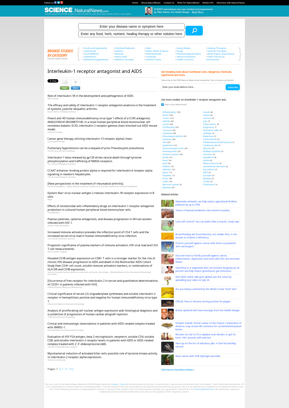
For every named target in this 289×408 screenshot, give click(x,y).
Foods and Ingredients (95, 48)
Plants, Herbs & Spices (157, 50)
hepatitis (167, 175)
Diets (148, 48)
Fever (165, 178)
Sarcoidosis (209, 169)
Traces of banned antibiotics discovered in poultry (202, 210)
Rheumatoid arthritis (173, 136)
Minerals (119, 53)
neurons (207, 118)
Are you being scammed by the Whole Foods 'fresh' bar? (206, 289)
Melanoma (208, 136)
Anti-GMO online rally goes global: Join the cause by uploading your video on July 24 (203, 278)
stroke (206, 160)
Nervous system (171, 184)
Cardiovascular (210, 145)
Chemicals (151, 56)
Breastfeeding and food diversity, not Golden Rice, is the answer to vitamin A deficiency (206, 236)
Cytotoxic (167, 139)
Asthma (166, 166)
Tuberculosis (209, 124)
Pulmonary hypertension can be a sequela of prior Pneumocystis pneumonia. (95, 148)
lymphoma (168, 145)
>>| (71, 369)
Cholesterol (209, 184)
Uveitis (206, 181)
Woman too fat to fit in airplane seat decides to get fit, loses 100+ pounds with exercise (205, 336)
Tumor (166, 118)
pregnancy (208, 127)
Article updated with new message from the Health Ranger (207, 310)
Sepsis (206, 115)
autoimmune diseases (214, 166)
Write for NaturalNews (188, 2)
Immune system (171, 154)
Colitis (166, 181)
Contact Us (169, 2)
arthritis (166, 121)
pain (205, 121)
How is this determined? (176, 104)
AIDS (205, 172)
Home (135, 2)
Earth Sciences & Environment (215, 58)
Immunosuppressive (173, 148)
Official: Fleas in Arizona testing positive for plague (202, 301)
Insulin (206, 112)
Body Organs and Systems (221, 53)
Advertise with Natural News (231, 2)
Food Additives (91, 53)
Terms (123, 384)
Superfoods (90, 50)
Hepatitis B (208, 157)
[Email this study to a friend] (64, 80)
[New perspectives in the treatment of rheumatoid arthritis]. (85, 183)
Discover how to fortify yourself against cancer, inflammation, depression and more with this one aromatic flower (207, 258)
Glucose (207, 148)
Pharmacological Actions (189, 53)
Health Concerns (185, 59)
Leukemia (167, 133)
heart (165, 160)
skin (165, 142)
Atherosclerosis (211, 163)
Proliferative (169, 127)
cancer (166, 124)
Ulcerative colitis (211, 130)
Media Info (208, 2)
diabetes (167, 169)
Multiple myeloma (212, 151)
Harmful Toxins (153, 59)
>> (66, 369)
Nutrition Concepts (124, 59)
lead (165, 163)
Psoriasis (207, 154)
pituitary (207, 178)
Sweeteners (90, 56)
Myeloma (167, 187)
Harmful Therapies (217, 50)
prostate (207, 175)
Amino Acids (121, 56)
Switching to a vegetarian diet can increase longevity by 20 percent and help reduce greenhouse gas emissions (207, 269)
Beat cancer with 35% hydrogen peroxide (197, 356)
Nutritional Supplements (96, 59)
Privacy (114, 384)
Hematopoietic (170, 151)
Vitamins (119, 50)
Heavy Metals (183, 48)
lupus (165, 172)
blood (165, 115)
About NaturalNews (151, 2)
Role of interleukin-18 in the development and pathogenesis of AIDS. (90, 96)
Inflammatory (169, 112)
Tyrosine (167, 130)
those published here (204, 389)
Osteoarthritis (210, 139)
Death (166, 157)
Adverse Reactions (186, 56)
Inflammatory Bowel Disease (217, 142)
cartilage (207, 133)
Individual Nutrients (125, 48)
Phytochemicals (154, 53)
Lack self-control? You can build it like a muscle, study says (207, 221)
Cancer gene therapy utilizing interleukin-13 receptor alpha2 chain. (89, 139)
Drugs (180, 50)
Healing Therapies (217, 48)
